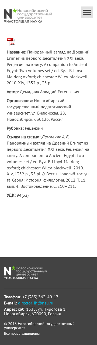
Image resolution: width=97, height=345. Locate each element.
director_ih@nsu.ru (35, 303)
